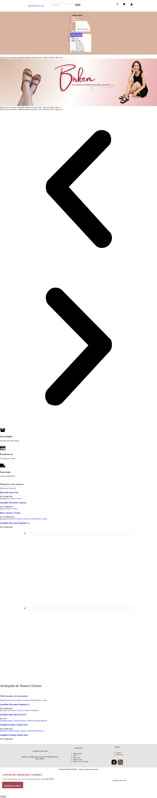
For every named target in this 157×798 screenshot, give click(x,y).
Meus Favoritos (80, 47)
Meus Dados (79, 43)
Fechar (3, 796)
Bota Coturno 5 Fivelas (10, 513)
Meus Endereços (82, 29)
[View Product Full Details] (8, 488)
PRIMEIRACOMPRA (12, 786)
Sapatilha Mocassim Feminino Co (15, 523)
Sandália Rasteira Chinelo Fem (13, 725)
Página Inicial (77, 15)
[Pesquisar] (77, 5)
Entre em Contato (78, 31)
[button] (78, 189)
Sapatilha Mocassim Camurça (13, 502)
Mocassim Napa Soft (9, 492)
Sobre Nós (76, 19)
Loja (74, 17)
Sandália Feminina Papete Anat (14, 735)
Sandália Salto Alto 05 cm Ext (13, 714)
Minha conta (75, 41)
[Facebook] (114, 762)
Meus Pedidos (79, 45)
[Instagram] (120, 762)
